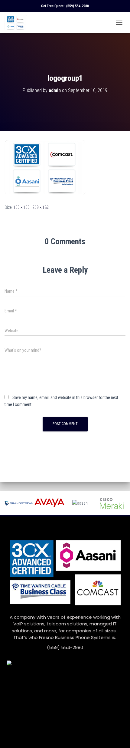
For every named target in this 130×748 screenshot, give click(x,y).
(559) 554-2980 (77, 6)
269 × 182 (40, 207)
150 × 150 (21, 207)
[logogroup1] (45, 167)
